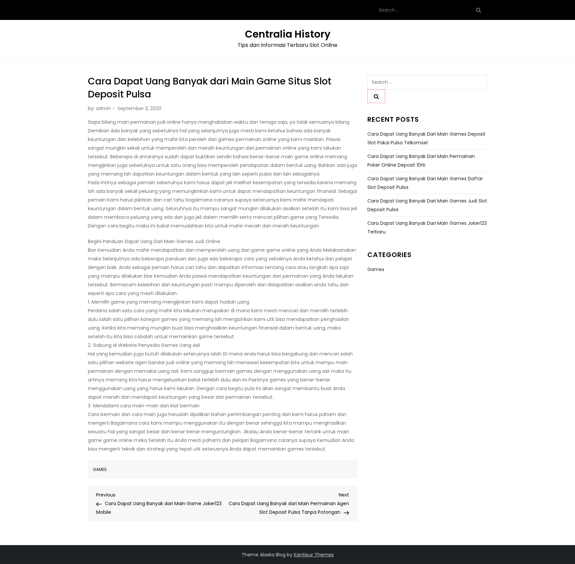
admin (103, 108)
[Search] (478, 10)
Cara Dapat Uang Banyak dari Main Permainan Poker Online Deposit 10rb (421, 160)
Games (100, 469)
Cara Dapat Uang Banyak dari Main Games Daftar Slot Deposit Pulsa (425, 183)
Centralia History (287, 34)
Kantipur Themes (314, 554)
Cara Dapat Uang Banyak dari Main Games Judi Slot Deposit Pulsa (427, 205)
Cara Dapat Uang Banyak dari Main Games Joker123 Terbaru (427, 227)
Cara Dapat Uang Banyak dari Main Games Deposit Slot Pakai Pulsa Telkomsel (426, 138)
